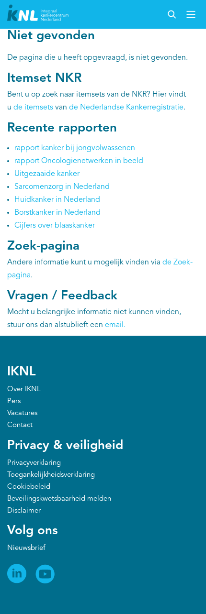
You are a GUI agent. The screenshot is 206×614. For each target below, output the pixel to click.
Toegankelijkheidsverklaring (51, 475)
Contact (20, 425)
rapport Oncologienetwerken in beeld (78, 161)
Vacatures (22, 413)
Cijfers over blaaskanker (54, 226)
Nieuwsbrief (26, 548)
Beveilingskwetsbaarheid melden (59, 499)
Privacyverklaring (34, 463)
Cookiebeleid (28, 487)
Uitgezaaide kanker (47, 174)
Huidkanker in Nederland (57, 200)
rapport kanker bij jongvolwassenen (74, 148)
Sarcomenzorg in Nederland (62, 187)
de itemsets (33, 107)
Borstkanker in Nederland (57, 213)
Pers (14, 401)
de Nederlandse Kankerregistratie (126, 107)
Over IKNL (24, 389)
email (114, 325)
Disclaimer (24, 511)
